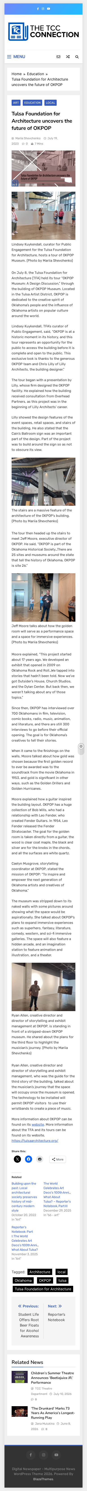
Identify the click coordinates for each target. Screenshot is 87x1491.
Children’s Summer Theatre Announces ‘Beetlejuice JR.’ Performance (52, 1378)
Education (32, 102)
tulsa (62, 1280)
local (62, 1272)
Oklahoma (23, 1280)
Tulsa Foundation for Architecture (43, 1289)
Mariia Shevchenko (27, 138)
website (38, 1124)
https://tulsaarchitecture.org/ (35, 1141)
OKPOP (45, 1280)
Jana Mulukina (44, 1423)
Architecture (39, 1272)
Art (16, 102)
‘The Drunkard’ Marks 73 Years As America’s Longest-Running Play (53, 1413)
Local (50, 102)
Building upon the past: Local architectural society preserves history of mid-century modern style (24, 1197)
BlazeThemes (43, 1479)
